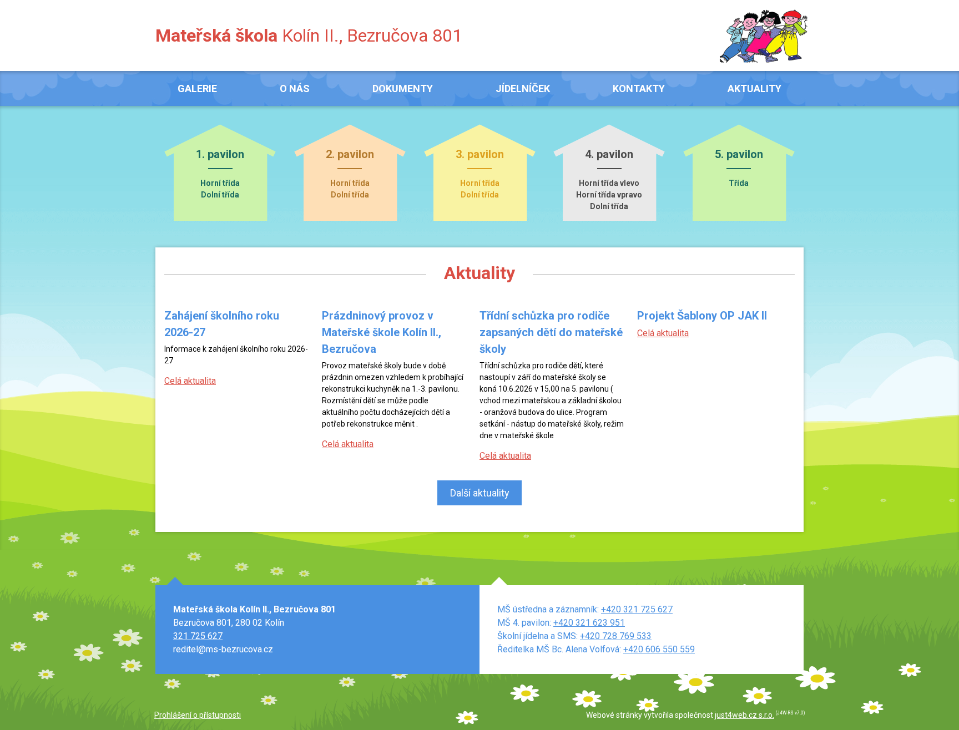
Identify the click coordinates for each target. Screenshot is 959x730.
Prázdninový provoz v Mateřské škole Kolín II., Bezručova (381, 332)
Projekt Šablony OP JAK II (702, 315)
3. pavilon (480, 155)
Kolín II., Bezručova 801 (308, 35)
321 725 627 (198, 636)
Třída (739, 183)
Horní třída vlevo (609, 183)
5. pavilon (739, 155)
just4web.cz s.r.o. (744, 715)
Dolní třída (220, 194)
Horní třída (220, 183)
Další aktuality (479, 493)
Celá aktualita (190, 381)
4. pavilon (609, 155)
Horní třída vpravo (609, 194)
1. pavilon (220, 155)
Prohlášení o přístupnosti (197, 715)
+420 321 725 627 (637, 609)
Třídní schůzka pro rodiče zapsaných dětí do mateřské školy (551, 332)
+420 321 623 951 (589, 622)
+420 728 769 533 (616, 636)
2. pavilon (350, 155)
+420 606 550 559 (659, 649)
